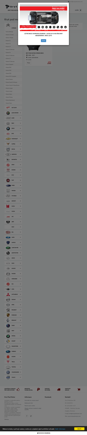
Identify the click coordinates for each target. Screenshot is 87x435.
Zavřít (43, 40)
